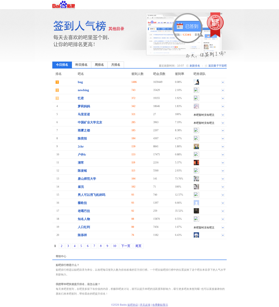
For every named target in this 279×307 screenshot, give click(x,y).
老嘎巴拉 (84, 211)
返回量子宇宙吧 (217, 65)
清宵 (81, 162)
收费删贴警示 (160, 304)
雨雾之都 (84, 130)
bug (80, 82)
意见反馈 (145, 304)
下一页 (125, 246)
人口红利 (84, 227)
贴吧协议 (133, 304)
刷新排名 (195, 65)
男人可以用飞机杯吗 (91, 194)
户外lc (82, 154)
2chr (81, 146)
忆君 (81, 98)
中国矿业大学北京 (90, 122)
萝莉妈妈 (84, 106)
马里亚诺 (84, 114)
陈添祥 (82, 235)
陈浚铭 (82, 170)
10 (114, 246)
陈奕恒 (82, 138)
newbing (83, 90)
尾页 (138, 246)
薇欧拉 (82, 203)
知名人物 (84, 219)
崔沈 (81, 186)
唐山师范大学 (87, 178)
